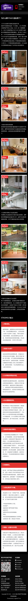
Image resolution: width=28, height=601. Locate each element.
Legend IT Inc (17, 598)
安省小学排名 (18, 579)
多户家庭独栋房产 (6, 585)
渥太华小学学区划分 (20, 587)
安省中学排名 (18, 581)
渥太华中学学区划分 (20, 590)
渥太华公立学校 (19, 583)
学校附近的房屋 (5, 583)
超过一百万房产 (5, 587)
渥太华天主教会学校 (20, 585)
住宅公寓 (3, 581)
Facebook (19, 560)
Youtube (18, 567)
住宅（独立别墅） (6, 579)
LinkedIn (18, 564)
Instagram (19, 562)
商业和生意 (4, 590)
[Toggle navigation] (2, 13)
